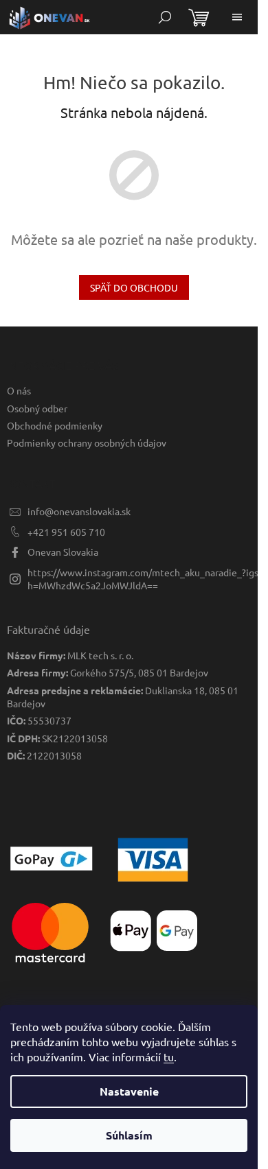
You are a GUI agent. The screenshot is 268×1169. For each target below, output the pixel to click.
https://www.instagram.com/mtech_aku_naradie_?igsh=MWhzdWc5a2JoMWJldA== (142, 578)
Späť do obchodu (134, 287)
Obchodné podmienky (54, 425)
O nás (19, 390)
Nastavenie (129, 1091)
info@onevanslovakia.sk (79, 511)
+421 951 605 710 (66, 532)
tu (169, 1056)
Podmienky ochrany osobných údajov (86, 442)
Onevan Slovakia (62, 551)
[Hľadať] (165, 17)
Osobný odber (37, 408)
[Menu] (237, 17)
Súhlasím (129, 1135)
